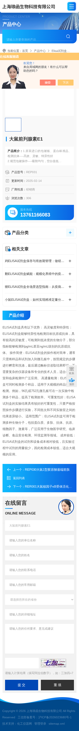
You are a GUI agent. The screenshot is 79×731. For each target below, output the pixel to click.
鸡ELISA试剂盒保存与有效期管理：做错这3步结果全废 (39, 261)
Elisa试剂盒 (59, 50)
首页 (25, 50)
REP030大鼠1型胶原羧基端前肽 (47, 469)
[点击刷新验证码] (53, 663)
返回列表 (19, 478)
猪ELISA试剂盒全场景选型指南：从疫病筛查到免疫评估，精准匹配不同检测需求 (39, 286)
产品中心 (40, 50)
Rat (75, 50)
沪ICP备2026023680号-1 (55, 717)
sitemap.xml (57, 723)
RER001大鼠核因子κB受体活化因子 (50, 486)
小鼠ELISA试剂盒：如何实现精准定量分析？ (36, 299)
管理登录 (40, 723)
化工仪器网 (24, 723)
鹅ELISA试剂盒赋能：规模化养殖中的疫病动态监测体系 (39, 274)
